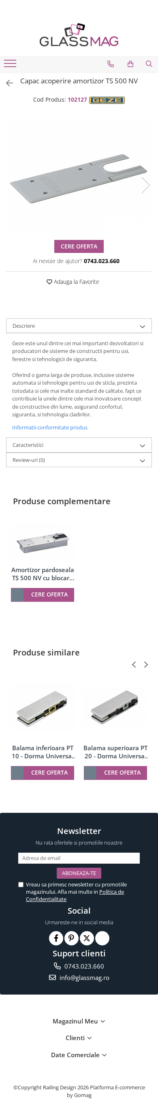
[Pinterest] (71, 938)
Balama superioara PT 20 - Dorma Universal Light (115, 752)
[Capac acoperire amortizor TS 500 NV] (79, 177)
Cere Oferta (79, 246)
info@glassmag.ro (83, 977)
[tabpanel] (79, 177)
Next (145, 185)
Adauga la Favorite (75, 281)
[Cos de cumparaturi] (130, 64)
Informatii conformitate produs (50, 427)
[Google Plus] (102, 938)
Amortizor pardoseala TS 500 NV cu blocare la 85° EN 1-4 (42, 574)
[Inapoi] (6, 83)
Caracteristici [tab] (28, 444)
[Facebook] (56, 938)
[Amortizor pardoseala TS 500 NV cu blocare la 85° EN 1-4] (42, 542)
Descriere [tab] (24, 325)
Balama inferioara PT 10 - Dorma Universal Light (42, 752)
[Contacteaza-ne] (111, 64)
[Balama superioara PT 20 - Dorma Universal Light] (115, 707)
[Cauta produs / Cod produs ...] (149, 64)
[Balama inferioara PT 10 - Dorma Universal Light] (42, 707)
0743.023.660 (83, 966)
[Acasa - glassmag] (79, 35)
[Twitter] (87, 938)
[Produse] (11, 66)
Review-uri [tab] (29, 460)
